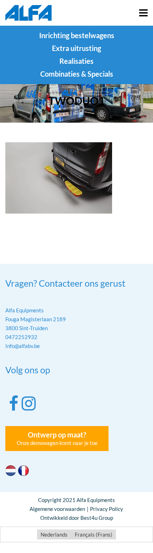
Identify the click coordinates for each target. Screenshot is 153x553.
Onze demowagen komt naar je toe (57, 438)
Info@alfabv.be (22, 346)
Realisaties (76, 61)
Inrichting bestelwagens (76, 35)
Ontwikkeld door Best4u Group (76, 517)
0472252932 (21, 337)
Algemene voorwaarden (57, 509)
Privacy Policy (106, 509)
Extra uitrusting (76, 48)
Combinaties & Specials (76, 74)
